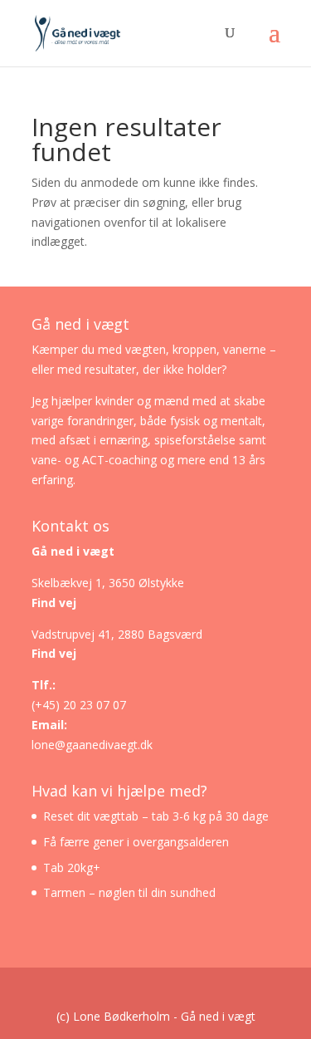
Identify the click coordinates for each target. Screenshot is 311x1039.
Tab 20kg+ (71, 867)
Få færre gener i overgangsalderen (136, 842)
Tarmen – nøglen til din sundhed (129, 892)
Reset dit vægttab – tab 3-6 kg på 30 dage (156, 816)
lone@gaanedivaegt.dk (92, 744)
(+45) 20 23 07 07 (79, 705)
